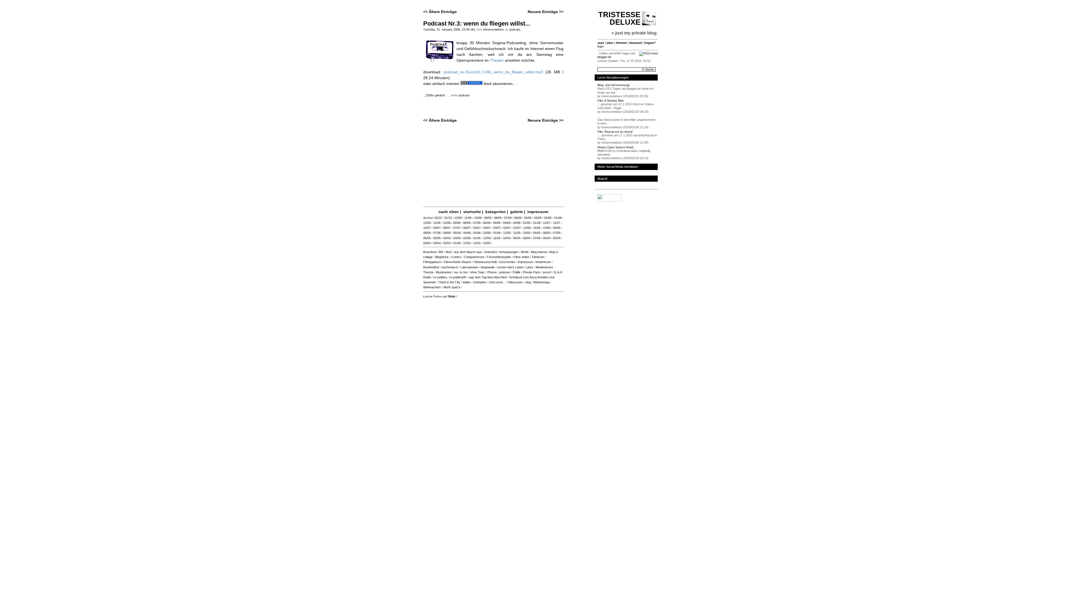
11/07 (556, 222)
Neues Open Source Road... (616, 147)
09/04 (516, 238)
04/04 (427, 243)
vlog (528, 282)
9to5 (449, 252)
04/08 (506, 222)
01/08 (536, 222)
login (600, 46)
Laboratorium (469, 267)
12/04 (487, 238)
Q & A (557, 272)
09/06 (556, 227)
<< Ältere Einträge (440, 11)
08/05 (546, 232)
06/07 (467, 227)
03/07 (497, 227)
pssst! (547, 272)
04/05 (447, 238)
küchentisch (450, 267)
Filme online (521, 257)
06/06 (447, 232)
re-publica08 (457, 277)
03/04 (437, 243)
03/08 (516, 222)
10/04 (506, 238)
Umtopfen (479, 282)
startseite (472, 211)
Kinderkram (543, 262)
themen (621, 42)
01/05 (477, 238)
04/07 (487, 227)
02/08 (526, 222)
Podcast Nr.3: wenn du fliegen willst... (476, 23)
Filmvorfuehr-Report (457, 262)
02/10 (438, 217)
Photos (492, 272)
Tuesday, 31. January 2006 (441, 29)
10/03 (486, 243)
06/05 (427, 238)
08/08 (466, 222)
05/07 (477, 227)
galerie (516, 211)
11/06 (536, 227)
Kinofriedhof (431, 267)
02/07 (507, 227)
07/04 (536, 238)
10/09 (478, 217)
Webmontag (541, 282)
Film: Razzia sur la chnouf (614, 131)
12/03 (467, 243)
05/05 (437, 238)
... (598, 116)
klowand (635, 42)
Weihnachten (432, 287)
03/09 (538, 217)
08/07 (447, 227)
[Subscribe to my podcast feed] (471, 83)
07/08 (476, 222)
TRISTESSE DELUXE (619, 18)
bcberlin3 (491, 252)
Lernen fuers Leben (510, 267)
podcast (514, 29)
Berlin (524, 252)
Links (529, 267)
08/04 (526, 238)
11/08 (436, 222)
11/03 (476, 243)
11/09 (468, 217)
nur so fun (461, 272)
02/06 (487, 232)
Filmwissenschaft (485, 262)
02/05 (467, 238)
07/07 (457, 227)
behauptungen (508, 252)
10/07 (427, 227)
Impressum (525, 262)
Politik (516, 272)
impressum (537, 211)
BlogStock (442, 257)
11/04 (496, 238)
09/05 (536, 232)
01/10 (448, 217)
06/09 (518, 217)
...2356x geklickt (435, 95)
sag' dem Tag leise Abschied (487, 277)
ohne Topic (477, 272)
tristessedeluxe (493, 29)
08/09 (498, 217)
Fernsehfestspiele (499, 257)
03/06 (477, 232)
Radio (427, 277)
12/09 (458, 217)
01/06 (497, 232)
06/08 (486, 222)
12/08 (427, 222)
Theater (497, 60)
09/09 (488, 217)
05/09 (528, 217)
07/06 (437, 232)
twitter (467, 282)
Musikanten (444, 272)
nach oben (448, 211)
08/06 (427, 232)
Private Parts (531, 272)
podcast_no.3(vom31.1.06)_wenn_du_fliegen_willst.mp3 (493, 72)
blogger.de (604, 57)
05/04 (556, 238)
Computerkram (474, 257)
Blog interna (539, 252)
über (610, 42)
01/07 (517, 227)
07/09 (508, 217)
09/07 (437, 227)
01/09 (558, 217)
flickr (451, 296)
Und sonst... (497, 282)
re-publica (440, 277)
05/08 (496, 222)
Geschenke (507, 262)
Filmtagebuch (432, 262)
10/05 (526, 232)
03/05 (457, 238)
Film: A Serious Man (610, 100)
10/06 (546, 227)
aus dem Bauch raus (468, 252)
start (600, 42)
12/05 (507, 232)
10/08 (446, 222)
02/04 (447, 243)
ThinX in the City (449, 282)
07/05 (556, 232)
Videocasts (515, 282)
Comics (456, 257)
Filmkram (538, 257)
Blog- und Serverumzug (613, 85)
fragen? (650, 42)
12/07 (546, 222)
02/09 (548, 217)
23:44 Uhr (468, 29)
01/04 (457, 243)
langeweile (488, 267)
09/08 (456, 222)
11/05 (516, 232)
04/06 (467, 232)
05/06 (457, 232)
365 (440, 252)
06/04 (546, 238)
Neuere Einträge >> (546, 11)
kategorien (495, 211)
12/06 (527, 227)
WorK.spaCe (451, 287)
